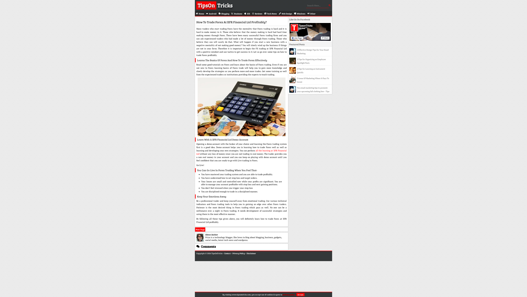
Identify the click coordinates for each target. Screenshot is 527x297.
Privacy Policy (238, 253)
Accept (300, 294)
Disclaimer (251, 253)
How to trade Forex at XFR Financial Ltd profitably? (231, 22)
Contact (227, 253)
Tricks (215, 5)
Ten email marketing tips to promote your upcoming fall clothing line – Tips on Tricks (309, 91)
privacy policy (289, 294)
